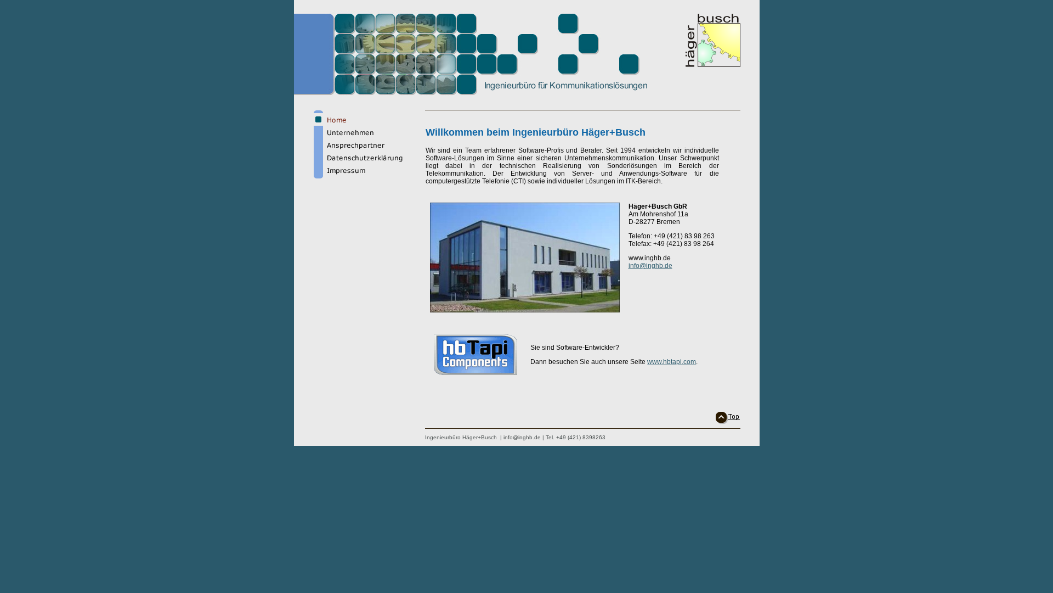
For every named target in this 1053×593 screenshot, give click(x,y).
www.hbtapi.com (671, 362)
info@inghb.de (650, 266)
